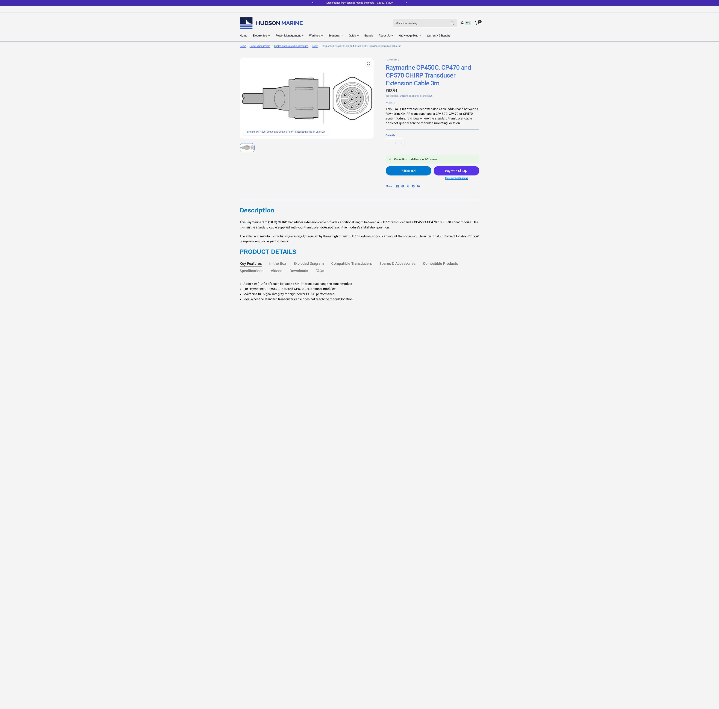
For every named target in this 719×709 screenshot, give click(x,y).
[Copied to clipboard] (418, 186)
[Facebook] (397, 186)
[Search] (452, 23)
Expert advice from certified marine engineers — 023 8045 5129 (359, 2)
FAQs (319, 271)
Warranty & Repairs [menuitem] (438, 35)
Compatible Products (440, 263)
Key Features (251, 263)
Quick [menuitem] (352, 35)
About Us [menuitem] (384, 35)
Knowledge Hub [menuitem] (408, 35)
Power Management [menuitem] (288, 35)
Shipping (404, 96)
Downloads (299, 271)
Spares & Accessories (397, 263)
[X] (403, 186)
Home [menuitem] (243, 35)
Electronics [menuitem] (260, 35)
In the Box (277, 263)
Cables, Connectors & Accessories (291, 46)
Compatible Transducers (351, 263)
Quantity (390, 135)
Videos (276, 271)
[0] (476, 23)
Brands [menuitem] (368, 35)
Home (243, 46)
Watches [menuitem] (314, 35)
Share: (389, 186)
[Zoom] (368, 63)
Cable (315, 46)
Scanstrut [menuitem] (334, 35)
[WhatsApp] (413, 186)
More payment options (456, 178)
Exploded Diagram (309, 263)
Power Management (260, 46)
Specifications (251, 271)
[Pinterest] (408, 186)
